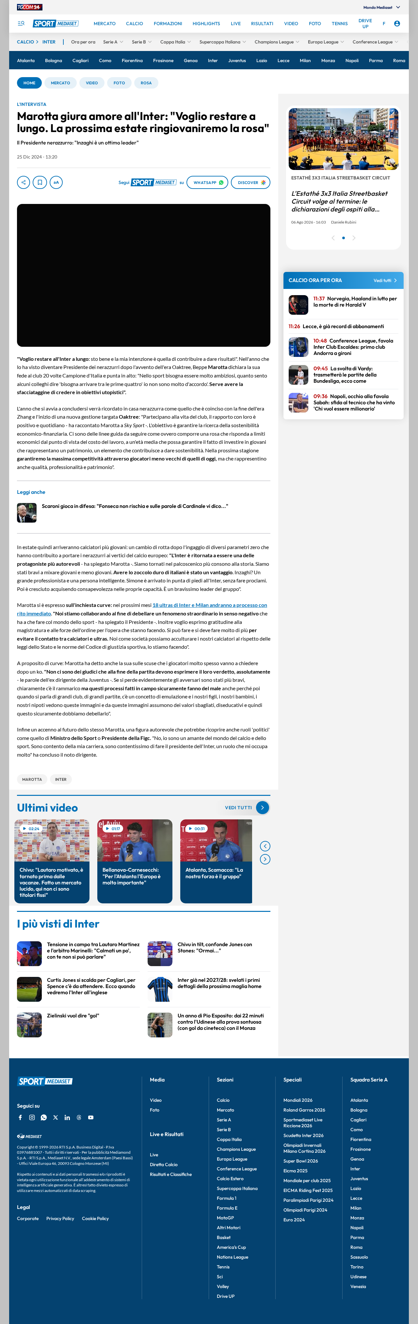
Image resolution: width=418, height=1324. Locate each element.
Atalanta (359, 1100)
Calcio (223, 1100)
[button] (29, 83)
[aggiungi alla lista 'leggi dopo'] (40, 182)
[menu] (21, 23)
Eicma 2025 (295, 1171)
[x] (55, 1117)
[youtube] (91, 1117)
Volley (223, 1286)
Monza (357, 1218)
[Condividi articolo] (23, 182)
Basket (224, 1237)
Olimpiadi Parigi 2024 (305, 1210)
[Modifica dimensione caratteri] (56, 182)
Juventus (359, 1179)
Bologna (358, 1110)
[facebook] (20, 1117)
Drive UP (225, 1296)
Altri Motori (228, 1228)
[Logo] (56, 23)
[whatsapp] (43, 1117)
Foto (154, 1110)
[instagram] (32, 1117)
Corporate (28, 1218)
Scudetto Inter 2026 (303, 1135)
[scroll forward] (265, 859)
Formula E (227, 1208)
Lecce (356, 1198)
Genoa (357, 1159)
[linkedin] (67, 1117)
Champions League (236, 1149)
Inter (355, 1169)
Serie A (224, 1120)
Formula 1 (226, 1198)
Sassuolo (359, 1257)
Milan (356, 1208)
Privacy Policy (60, 1218)
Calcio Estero (230, 1179)
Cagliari (358, 1120)
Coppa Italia (229, 1139)
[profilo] (397, 23)
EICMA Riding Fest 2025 (308, 1190)
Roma (356, 1247)
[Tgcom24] (29, 7)
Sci (220, 1277)
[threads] (79, 1117)
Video (156, 1100)
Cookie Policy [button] (95, 1218)
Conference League (237, 1169)
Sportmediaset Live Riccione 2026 (302, 1123)
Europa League (232, 1159)
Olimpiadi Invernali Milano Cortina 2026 (304, 1148)
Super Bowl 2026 (300, 1161)
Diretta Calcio (164, 1164)
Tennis (223, 1267)
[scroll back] (265, 846)
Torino (356, 1267)
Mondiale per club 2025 (307, 1180)
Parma (357, 1237)
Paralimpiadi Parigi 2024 (308, 1200)
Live (154, 1155)
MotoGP (225, 1218)
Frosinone (360, 1149)
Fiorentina (360, 1139)
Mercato (225, 1110)
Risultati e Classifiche (171, 1174)
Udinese (358, 1277)
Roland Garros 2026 (304, 1110)
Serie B (224, 1129)
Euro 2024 (294, 1220)
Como (356, 1129)
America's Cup (231, 1247)
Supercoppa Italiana (237, 1188)
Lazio (355, 1188)
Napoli (356, 1228)
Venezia (358, 1286)
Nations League (232, 1257)
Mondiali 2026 (298, 1100)
